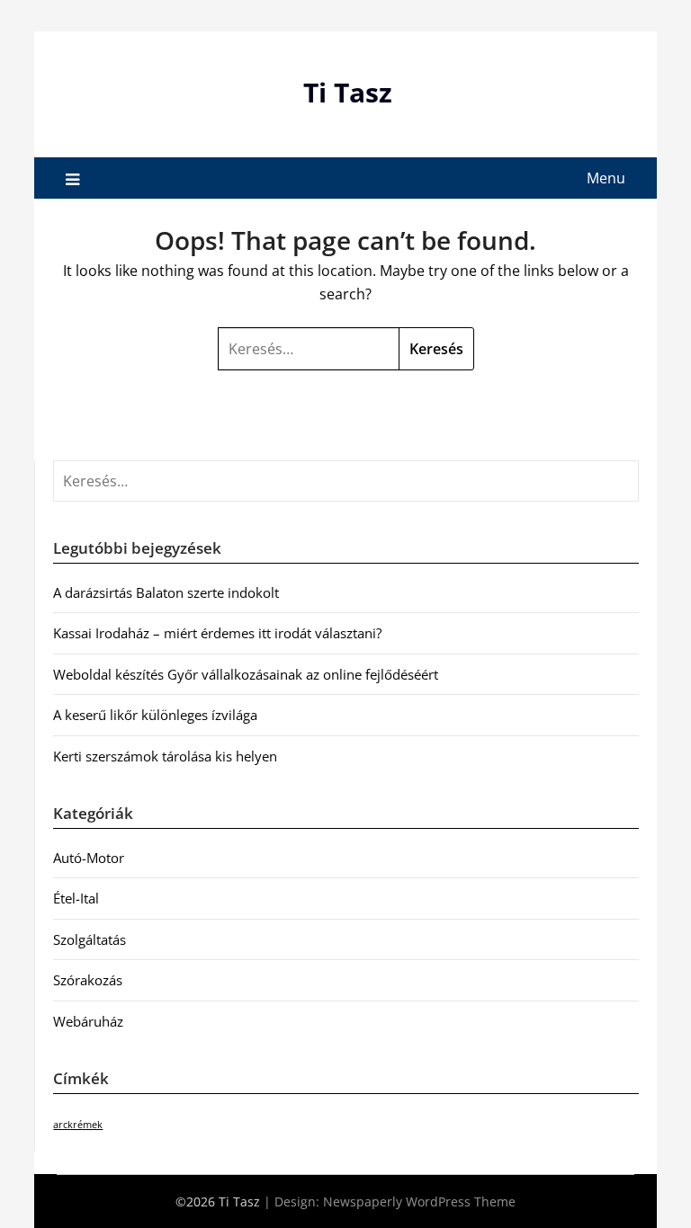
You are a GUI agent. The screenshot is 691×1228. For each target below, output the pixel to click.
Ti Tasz (347, 92)
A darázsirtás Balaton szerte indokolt (166, 592)
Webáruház (88, 1021)
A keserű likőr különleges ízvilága (155, 715)
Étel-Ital (76, 898)
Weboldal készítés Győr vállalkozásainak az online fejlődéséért (245, 674)
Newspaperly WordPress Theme (419, 1201)
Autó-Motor (88, 858)
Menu (606, 178)
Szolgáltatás (89, 939)
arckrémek (78, 1124)
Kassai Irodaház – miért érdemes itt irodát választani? (217, 633)
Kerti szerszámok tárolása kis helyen (165, 756)
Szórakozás (87, 980)
